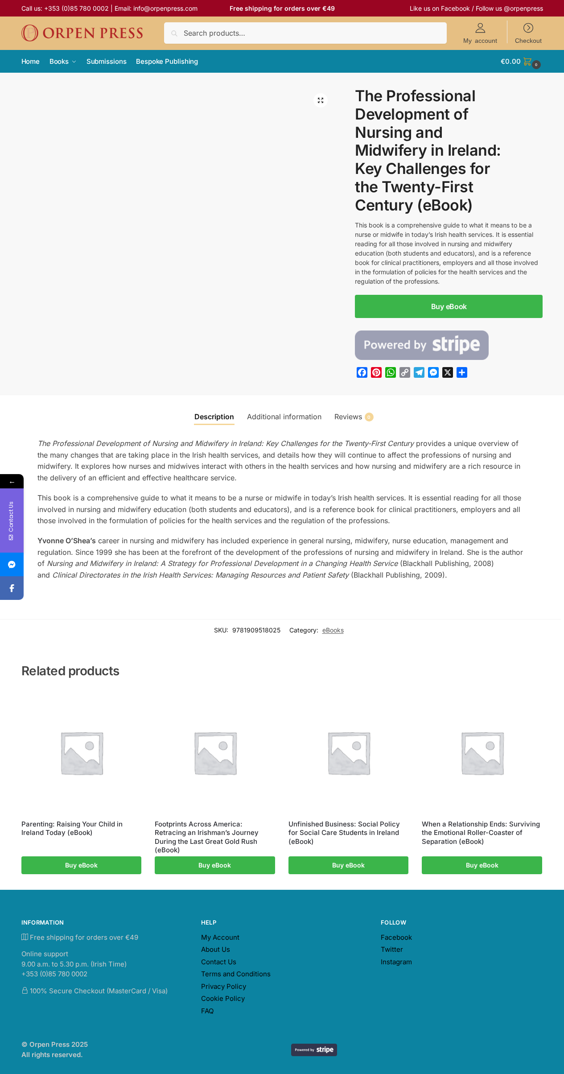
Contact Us (218, 962)
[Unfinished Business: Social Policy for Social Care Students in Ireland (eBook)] (348, 752)
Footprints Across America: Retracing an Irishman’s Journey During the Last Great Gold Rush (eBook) (207, 837)
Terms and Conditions (236, 974)
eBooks (333, 630)
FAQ (207, 1011)
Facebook (455, 8)
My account (480, 40)
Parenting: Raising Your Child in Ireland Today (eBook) (72, 828)
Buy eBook (449, 306)
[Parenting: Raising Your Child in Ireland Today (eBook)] (81, 752)
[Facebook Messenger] (12, 564)
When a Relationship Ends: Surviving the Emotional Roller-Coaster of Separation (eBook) (481, 833)
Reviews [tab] (352, 416)
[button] (522, 61)
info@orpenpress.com (165, 8)
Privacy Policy (223, 986)
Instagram (396, 962)
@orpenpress (523, 8)
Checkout (528, 40)
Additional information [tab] (284, 416)
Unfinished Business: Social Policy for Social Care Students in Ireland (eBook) (344, 833)
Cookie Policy (223, 998)
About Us (215, 949)
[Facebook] (12, 588)
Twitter (392, 949)
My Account (220, 937)
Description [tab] (214, 416)
